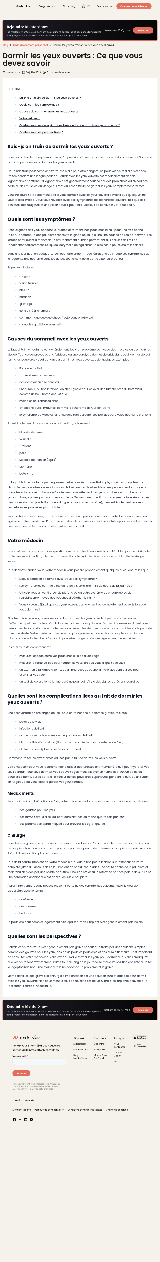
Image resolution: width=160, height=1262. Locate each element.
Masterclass (23, 6)
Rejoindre (143, 30)
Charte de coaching (117, 1109)
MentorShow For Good (101, 1057)
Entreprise (99, 1049)
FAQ (116, 1061)
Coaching (69, 6)
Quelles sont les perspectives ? (41, 132)
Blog (5, 45)
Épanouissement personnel (30, 45)
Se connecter (104, 6)
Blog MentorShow (80, 1057)
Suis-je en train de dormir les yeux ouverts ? (50, 98)
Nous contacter (119, 1045)
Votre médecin (29, 118)
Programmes (47, 6)
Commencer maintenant (134, 6)
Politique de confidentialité (49, 1109)
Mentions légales (21, 1109)
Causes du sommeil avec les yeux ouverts (48, 111)
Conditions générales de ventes (85, 1109)
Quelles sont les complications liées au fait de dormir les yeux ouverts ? (69, 125)
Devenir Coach (118, 1054)
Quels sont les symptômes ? (39, 104)
